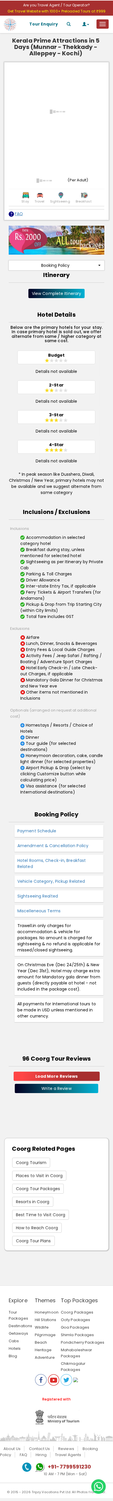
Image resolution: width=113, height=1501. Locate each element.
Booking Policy (55, 265)
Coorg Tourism (31, 1163)
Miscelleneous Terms (39, 911)
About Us (12, 1448)
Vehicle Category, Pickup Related (51, 881)
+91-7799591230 (69, 1466)
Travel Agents (68, 1455)
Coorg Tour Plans (33, 1241)
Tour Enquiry (43, 24)
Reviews (66, 1448)
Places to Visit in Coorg (39, 1176)
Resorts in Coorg (33, 1202)
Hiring (41, 1455)
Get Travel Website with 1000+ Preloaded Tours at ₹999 (56, 11)
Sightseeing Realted (37, 896)
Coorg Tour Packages (38, 1189)
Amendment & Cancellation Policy (52, 846)
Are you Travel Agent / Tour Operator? (56, 5)
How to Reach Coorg (37, 1228)
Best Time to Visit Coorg (40, 1215)
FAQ (19, 214)
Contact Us (39, 1448)
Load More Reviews (56, 1076)
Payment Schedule (37, 831)
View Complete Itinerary (56, 293)
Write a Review (56, 1088)
